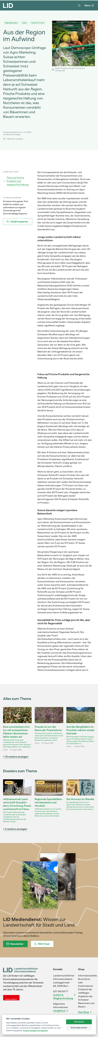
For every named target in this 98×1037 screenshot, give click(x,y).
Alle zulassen (79, 1022)
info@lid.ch (59, 1010)
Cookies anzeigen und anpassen (35, 1030)
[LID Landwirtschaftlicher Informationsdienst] (20, 970)
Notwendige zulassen (79, 1028)
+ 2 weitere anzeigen (15, 828)
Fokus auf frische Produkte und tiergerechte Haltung (17, 181)
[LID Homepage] (8, 5)
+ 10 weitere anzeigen (15, 756)
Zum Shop (83, 1012)
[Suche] (79, 5)
